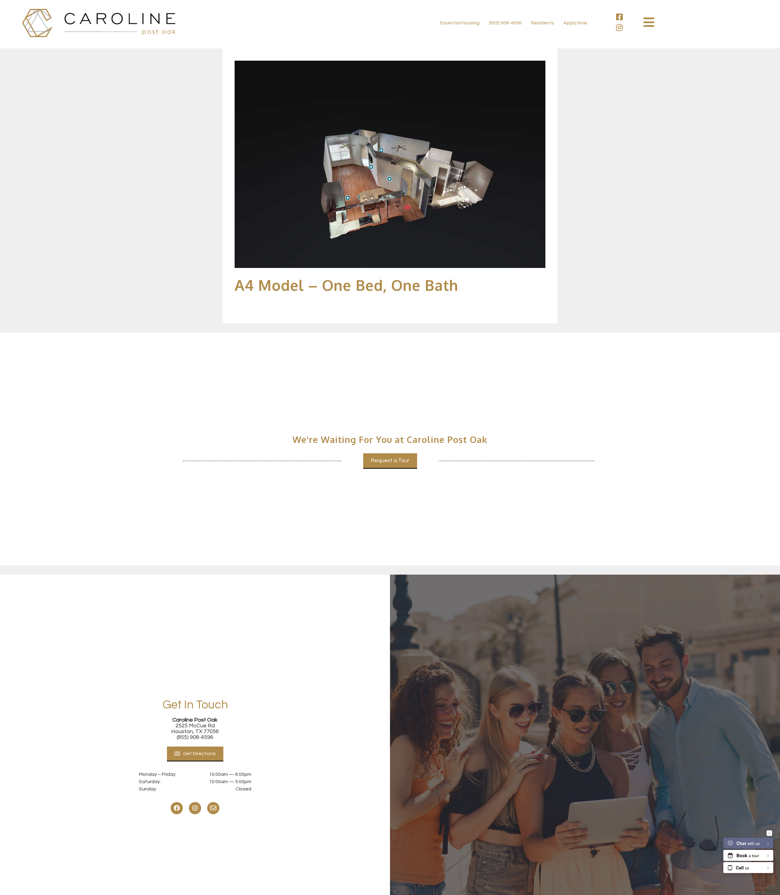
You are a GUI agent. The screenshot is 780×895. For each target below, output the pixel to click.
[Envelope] (213, 808)
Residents (542, 22)
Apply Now (575, 22)
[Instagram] (619, 27)
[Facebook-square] (619, 17)
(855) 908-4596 (505, 22)
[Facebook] (177, 808)
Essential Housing (460, 22)
